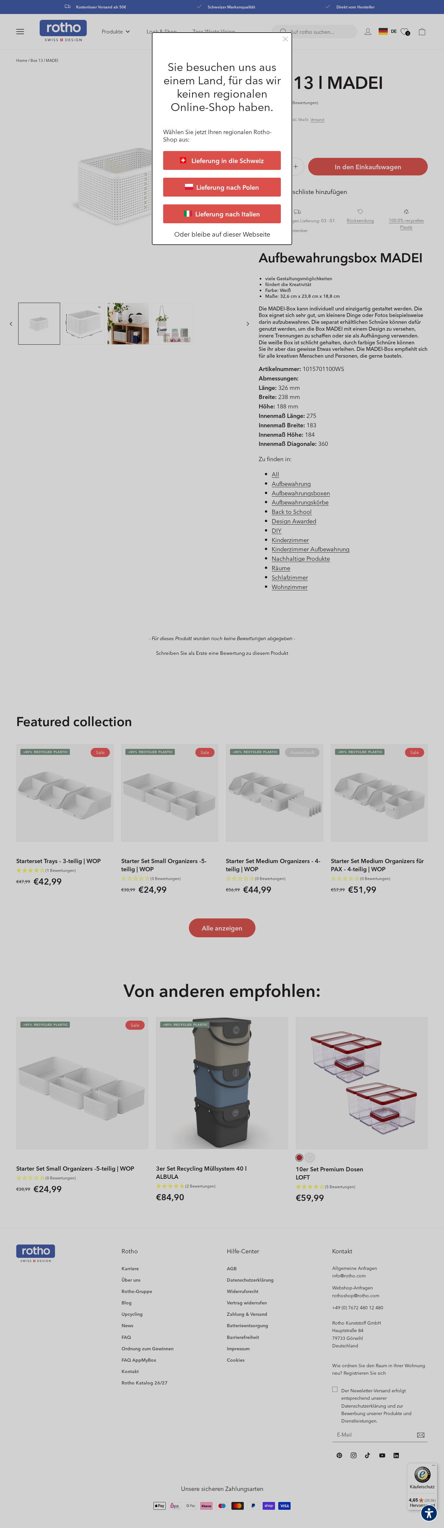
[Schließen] (285, 39)
